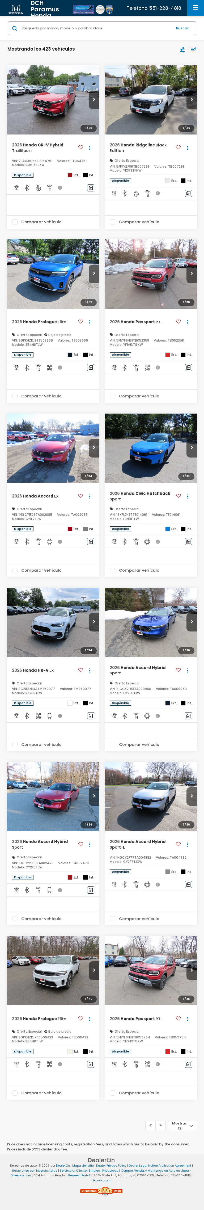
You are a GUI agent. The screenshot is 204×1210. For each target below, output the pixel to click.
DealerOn (63, 1165)
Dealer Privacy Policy (111, 1165)
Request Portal (79, 1175)
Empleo (94, 1170)
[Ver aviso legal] (60, 187)
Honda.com (101, 1180)
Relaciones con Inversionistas (34, 1170)
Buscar (182, 28)
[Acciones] (89, 148)
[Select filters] (182, 49)
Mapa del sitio (83, 1165)
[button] (94, 100)
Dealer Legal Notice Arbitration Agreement (160, 1165)
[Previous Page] (150, 1125)
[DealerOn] (101, 1160)
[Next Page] (160, 1125)
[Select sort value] (192, 49)
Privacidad (110, 1170)
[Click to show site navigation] (195, 8)
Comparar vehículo (41, 222)
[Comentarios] (90, 187)
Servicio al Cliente (73, 1170)
